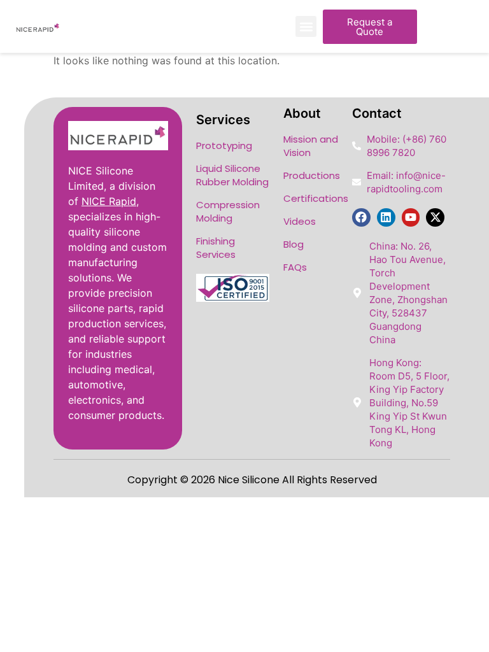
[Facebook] (361, 217)
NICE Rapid (109, 201)
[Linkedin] (386, 217)
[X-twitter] (435, 217)
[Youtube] (411, 217)
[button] (305, 26)
